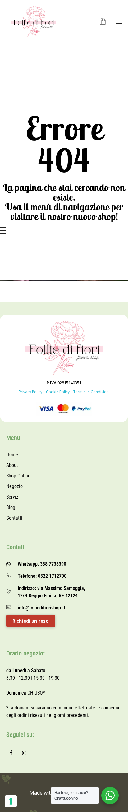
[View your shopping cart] (102, 22)
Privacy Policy (30, 392)
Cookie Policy (58, 392)
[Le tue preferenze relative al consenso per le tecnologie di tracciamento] (11, 801)
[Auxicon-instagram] (24, 753)
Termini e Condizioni (91, 392)
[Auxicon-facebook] (11, 753)
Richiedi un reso (30, 621)
